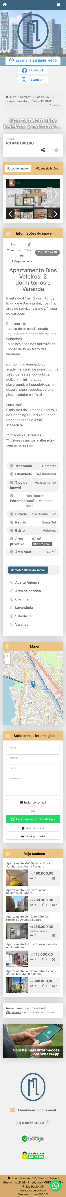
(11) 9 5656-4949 (42, 60)
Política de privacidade (33, 1190)
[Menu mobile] (5, 4)
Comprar (26, 97)
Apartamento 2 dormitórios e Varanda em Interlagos (31, 946)
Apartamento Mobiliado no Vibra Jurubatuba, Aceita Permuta (28, 865)
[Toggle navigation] (58, 5)
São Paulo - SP (45, 97)
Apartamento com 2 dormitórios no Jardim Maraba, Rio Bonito (29, 972)
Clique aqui (13, 1012)
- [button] (8, 661)
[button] (10, 194)
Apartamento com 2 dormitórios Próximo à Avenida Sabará (27, 918)
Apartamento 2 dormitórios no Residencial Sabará (26, 891)
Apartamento (18, 101)
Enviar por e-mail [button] (34, 802)
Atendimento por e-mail (36, 1110)
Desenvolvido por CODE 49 (33, 1194)
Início (12, 97)
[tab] (18, 168)
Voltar (56, 105)
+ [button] (8, 656)
